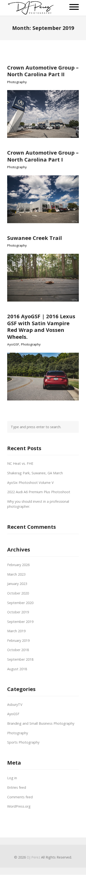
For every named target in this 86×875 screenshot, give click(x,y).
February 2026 (18, 564)
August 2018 (17, 669)
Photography (17, 82)
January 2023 (17, 583)
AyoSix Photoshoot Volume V (30, 482)
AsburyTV (14, 704)
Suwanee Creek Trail (34, 237)
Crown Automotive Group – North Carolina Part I (43, 156)
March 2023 (16, 574)
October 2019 (18, 612)
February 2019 (18, 640)
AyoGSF (13, 344)
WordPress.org (19, 806)
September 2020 (20, 602)
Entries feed (16, 787)
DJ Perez (33, 857)
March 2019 (16, 631)
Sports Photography (23, 742)
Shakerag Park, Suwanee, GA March (35, 473)
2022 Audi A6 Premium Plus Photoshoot (38, 492)
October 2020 (18, 593)
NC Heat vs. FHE (20, 463)
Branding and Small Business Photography (40, 723)
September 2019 (20, 621)
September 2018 (20, 659)
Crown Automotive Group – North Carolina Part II (43, 71)
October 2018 (18, 650)
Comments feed (20, 797)
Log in (12, 778)
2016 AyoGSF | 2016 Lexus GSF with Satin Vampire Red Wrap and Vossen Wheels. (41, 326)
